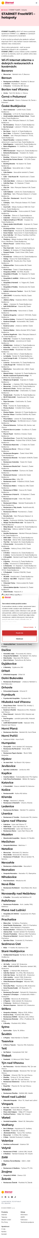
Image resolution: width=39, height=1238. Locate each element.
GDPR (23, 1217)
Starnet (5, 10)
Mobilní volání (6, 1220)
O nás (3, 1229)
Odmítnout (19, 639)
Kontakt (4, 1234)
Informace (24, 1214)
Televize (4, 1217)
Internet (4, 1214)
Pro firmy (4, 1222)
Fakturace (24, 1220)
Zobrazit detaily (28, 627)
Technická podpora (27, 1222)
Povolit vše (19, 633)
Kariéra (3, 1231)
